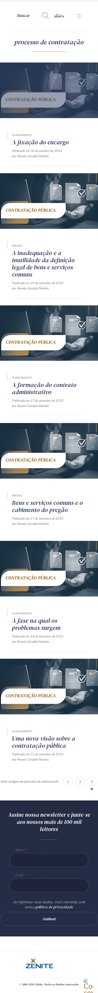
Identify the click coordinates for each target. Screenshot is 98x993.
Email (19, 875)
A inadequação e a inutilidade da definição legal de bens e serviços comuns (43, 263)
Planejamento (22, 135)
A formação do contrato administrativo (44, 388)
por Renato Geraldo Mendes (30, 156)
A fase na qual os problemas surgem (36, 624)
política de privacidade (54, 906)
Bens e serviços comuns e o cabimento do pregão (47, 506)
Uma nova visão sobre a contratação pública (43, 742)
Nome (19, 850)
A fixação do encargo (40, 142)
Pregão (17, 245)
